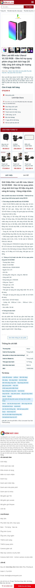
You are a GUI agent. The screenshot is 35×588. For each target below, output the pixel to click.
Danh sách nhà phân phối (9, 487)
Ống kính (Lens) (5, 531)
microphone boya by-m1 (9, 417)
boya (3, 411)
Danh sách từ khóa (6, 491)
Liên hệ (2, 509)
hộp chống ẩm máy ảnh (9, 391)
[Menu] (32, 2)
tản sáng (5, 380)
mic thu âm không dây (9, 409)
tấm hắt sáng (23, 377)
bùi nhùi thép (23, 380)
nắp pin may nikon (27, 393)
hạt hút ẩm (21, 391)
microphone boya (7, 406)
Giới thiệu (9, 175)
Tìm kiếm (29, 7)
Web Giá (2, 583)
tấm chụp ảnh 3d (27, 403)
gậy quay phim (6, 385)
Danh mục (3, 479)
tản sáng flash (13, 380)
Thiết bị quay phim (6, 544)
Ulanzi (10, 71)
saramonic (17, 406)
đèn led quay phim (22, 409)
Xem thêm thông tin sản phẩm (17, 337)
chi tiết (26, 175)
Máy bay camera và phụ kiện (10, 553)
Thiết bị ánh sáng (6, 540)
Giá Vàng (29, 581)
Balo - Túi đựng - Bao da (8, 527)
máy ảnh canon (15, 393)
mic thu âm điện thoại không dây (12, 414)
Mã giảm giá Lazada (7, 500)
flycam (9, 396)
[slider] (5, 50)
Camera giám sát (6, 548)
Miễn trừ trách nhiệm (7, 474)
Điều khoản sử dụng (7, 470)
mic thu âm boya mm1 (13, 403)
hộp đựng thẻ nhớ (23, 382)
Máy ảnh (3, 518)
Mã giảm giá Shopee (7, 504)
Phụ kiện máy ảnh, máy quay (14, 11)
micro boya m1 (11, 411)
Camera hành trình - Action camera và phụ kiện (16, 557)
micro (4, 403)
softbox (16, 377)
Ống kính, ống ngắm (7, 536)
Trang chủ (3, 11)
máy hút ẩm (5, 393)
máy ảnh (15, 385)
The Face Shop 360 (20, 581)
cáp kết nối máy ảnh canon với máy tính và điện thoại (16, 400)
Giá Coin (8, 583)
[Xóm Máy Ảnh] (9, 433)
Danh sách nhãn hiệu (7, 483)
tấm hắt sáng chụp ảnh (9, 382)
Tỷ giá (12, 581)
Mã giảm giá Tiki (6, 496)
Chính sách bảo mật (7, 466)
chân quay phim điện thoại (10, 388)
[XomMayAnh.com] (9, 2)
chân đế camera (7, 377)
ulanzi (4, 396)
